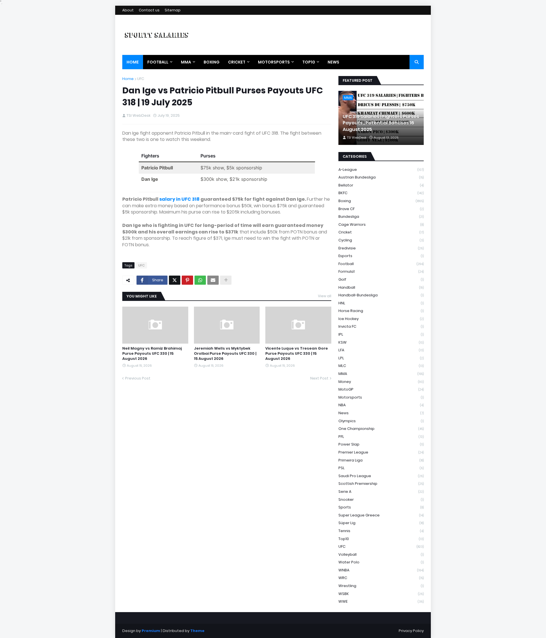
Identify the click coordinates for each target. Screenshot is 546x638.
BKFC (381, 193)
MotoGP (381, 389)
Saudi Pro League (381, 476)
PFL (381, 436)
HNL (381, 303)
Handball (381, 287)
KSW (381, 342)
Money (381, 381)
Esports (381, 256)
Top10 (381, 538)
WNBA (381, 570)
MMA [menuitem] (186, 62)
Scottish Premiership (381, 483)
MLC (381, 365)
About (128, 10)
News (381, 413)
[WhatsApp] (200, 280)
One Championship (381, 428)
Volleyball (381, 554)
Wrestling (381, 585)
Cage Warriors (381, 224)
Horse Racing (381, 310)
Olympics (381, 421)
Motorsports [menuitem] (274, 62)
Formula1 (381, 271)
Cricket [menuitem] (236, 62)
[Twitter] (174, 280)
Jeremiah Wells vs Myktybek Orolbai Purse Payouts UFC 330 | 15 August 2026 (225, 353)
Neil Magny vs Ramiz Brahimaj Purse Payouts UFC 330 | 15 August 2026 (152, 353)
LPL (381, 358)
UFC (140, 78)
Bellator (381, 185)
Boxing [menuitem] (212, 62)
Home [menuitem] (133, 62)
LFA (381, 350)
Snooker (381, 499)
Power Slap (381, 444)
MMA (381, 373)
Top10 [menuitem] (308, 62)
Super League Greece (381, 515)
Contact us (149, 10)
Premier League (381, 452)
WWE (381, 601)
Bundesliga (381, 216)
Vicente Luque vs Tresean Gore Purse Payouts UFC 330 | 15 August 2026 (296, 353)
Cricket (381, 232)
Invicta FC (381, 326)
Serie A (381, 491)
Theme (197, 630)
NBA (381, 405)
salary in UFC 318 (179, 199)
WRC (381, 577)
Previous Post (137, 378)
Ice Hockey (381, 318)
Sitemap (173, 10)
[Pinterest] (187, 280)
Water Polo (381, 562)
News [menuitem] (333, 62)
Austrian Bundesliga (381, 177)
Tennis (381, 531)
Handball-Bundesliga (381, 295)
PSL (381, 468)
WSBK (381, 593)
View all (324, 296)
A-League (381, 169)
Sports (381, 507)
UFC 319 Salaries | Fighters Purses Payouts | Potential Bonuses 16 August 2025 (381, 123)
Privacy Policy (411, 630)
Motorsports (381, 397)
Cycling (381, 240)
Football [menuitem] (157, 62)
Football (381, 263)
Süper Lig (381, 523)
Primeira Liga (381, 460)
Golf (381, 279)
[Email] (213, 280)
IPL (381, 334)
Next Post (319, 378)
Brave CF (381, 209)
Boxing (381, 201)
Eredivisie (381, 248)
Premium (151, 630)
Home (128, 78)
